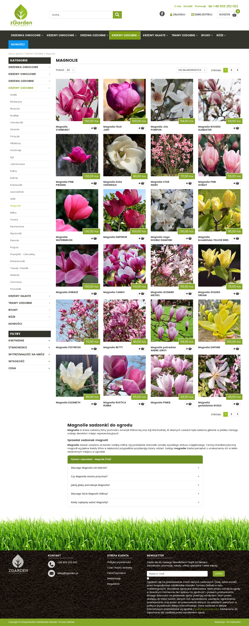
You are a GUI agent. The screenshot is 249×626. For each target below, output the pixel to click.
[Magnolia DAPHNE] (219, 320)
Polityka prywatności (119, 562)
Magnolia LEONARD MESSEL (162, 293)
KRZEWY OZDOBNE (124, 35)
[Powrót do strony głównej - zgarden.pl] (26, 15)
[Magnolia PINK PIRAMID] (77, 155)
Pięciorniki (16, 234)
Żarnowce (16, 282)
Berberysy (16, 102)
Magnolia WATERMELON (64, 238)
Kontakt (188, 6)
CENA (12, 368)
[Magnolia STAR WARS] (172, 155)
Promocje (200, 6)
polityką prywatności (207, 609)
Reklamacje (114, 578)
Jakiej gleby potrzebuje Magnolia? (90, 485)
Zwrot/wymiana (116, 573)
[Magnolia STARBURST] (77, 100)
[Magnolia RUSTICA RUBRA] (124, 376)
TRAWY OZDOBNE (183, 35)
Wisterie (14, 275)
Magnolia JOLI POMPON (159, 128)
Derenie (14, 129)
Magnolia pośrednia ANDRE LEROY (163, 348)
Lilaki (12, 199)
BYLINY (205, 35)
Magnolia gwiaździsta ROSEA (210, 404)
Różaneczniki (17, 261)
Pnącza (14, 247)
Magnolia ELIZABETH (68, 403)
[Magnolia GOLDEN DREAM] (219, 265)
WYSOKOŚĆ (16, 361)
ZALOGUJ (179, 15)
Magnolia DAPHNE (209, 347)
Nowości (18, 44)
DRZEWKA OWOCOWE (26, 35)
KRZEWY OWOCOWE (60, 35)
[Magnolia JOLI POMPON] (172, 100)
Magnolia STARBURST (63, 128)
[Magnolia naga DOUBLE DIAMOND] (172, 210)
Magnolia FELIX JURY (112, 128)
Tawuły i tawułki (19, 268)
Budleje (14, 116)
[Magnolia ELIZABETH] (77, 376)
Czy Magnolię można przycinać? (89, 476)
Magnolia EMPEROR (115, 237)
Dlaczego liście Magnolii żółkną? (89, 493)
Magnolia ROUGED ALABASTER (209, 128)
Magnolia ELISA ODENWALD (112, 183)
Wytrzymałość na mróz (26, 354)
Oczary (14, 220)
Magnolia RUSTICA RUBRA (114, 404)
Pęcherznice (17, 227)
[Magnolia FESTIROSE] (77, 320)
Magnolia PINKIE (161, 403)
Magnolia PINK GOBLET (207, 183)
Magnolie (15, 206)
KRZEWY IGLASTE (154, 35)
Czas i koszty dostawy (119, 568)
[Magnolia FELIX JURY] (124, 100)
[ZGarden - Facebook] (162, 13)
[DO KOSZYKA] (94, 128)
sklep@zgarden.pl (67, 573)
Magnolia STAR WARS (160, 183)
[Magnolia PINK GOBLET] (219, 155)
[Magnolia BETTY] (124, 320)
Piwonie (14, 240)
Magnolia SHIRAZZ (67, 292)
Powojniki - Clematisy (22, 254)
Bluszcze (15, 109)
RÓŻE (219, 35)
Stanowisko (17, 347)
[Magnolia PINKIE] (172, 376)
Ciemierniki (16, 123)
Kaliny (13, 171)
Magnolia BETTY (113, 347)
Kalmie (14, 178)
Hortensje (15, 150)
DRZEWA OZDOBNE (93, 35)
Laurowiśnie (17, 192)
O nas (177, 6)
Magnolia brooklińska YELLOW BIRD (213, 238)
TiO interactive (233, 622)
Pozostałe (15, 289)
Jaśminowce (17, 164)
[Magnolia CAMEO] (124, 265)
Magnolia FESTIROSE (68, 347)
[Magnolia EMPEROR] (124, 210)
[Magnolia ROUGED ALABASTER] (219, 100)
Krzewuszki (16, 185)
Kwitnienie (16, 340)
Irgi (12, 157)
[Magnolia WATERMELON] (77, 210)
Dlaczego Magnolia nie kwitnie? (89, 467)
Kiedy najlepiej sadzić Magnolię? (89, 502)
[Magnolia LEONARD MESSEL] (172, 265)
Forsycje (15, 136)
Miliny (13, 213)
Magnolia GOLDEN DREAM (209, 293)
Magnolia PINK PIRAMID (65, 183)
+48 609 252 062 (225, 6)
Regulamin (113, 584)
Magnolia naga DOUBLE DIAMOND (161, 238)
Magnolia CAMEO (114, 292)
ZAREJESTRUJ (203, 15)
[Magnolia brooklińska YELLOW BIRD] (219, 210)
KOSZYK (228, 14)
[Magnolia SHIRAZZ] (77, 265)
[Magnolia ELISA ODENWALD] (124, 155)
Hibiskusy (15, 143)
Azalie (13, 95)
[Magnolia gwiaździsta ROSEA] (219, 376)
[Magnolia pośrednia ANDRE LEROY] (172, 320)
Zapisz (219, 574)
